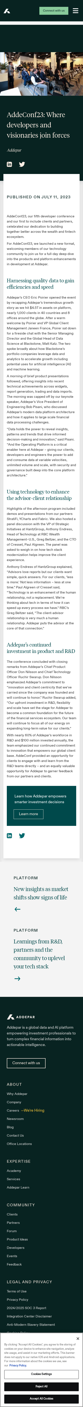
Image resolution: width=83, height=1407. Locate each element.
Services (13, 1179)
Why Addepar (17, 1094)
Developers (15, 1247)
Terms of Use (17, 1291)
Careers (13, 1110)
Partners (13, 1222)
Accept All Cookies (41, 1399)
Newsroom (15, 1119)
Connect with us (54, 10)
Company (14, 1102)
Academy (14, 1171)
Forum (12, 1231)
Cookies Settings (41, 1374)
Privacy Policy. (18, 1365)
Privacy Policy (17, 1299)
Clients (12, 1214)
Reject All (41, 1386)
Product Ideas (17, 1239)
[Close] (78, 1338)
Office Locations (19, 1144)
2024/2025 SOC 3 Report (26, 1308)
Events (12, 1256)
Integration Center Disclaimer (29, 1316)
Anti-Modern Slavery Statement (31, 1324)
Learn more (28, 814)
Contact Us (15, 1135)
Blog (10, 1127)
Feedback (14, 1264)
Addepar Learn (18, 1187)
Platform (26, 878)
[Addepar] (6, 11)
